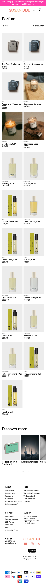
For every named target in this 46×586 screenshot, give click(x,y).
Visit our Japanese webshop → (11, 540)
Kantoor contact (11, 519)
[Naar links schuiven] (17, 471)
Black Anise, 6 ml (9, 260)
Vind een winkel (29, 496)
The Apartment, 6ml (32, 374)
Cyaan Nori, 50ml (9, 298)
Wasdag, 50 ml (8, 184)
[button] (5, 10)
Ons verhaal (9, 490)
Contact (27, 501)
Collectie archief (11, 504)
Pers (7, 527)
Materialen (9, 499)
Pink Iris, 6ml (7, 412)
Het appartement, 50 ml (12, 374)
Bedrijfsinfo (9, 516)
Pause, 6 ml (7, 336)
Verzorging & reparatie (13, 501)
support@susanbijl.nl (31, 521)
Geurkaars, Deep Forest (31, 145)
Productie (9, 496)
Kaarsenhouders (29, 462)
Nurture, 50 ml (30, 184)
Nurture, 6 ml (29, 260)
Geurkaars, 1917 (9, 144)
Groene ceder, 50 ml (32, 298)
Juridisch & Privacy (12, 530)
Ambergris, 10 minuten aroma (11, 105)
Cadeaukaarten (29, 499)
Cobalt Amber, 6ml (10, 222)
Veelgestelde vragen (31, 490)
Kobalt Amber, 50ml (32, 222)
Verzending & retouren (32, 493)
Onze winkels (10, 493)
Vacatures (9, 525)
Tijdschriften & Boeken (9, 463)
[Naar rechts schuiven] (28, 471)
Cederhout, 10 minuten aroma (33, 65)
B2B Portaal (9, 522)
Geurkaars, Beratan (32, 104)
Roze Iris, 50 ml (30, 336)
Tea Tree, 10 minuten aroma (11, 65)
